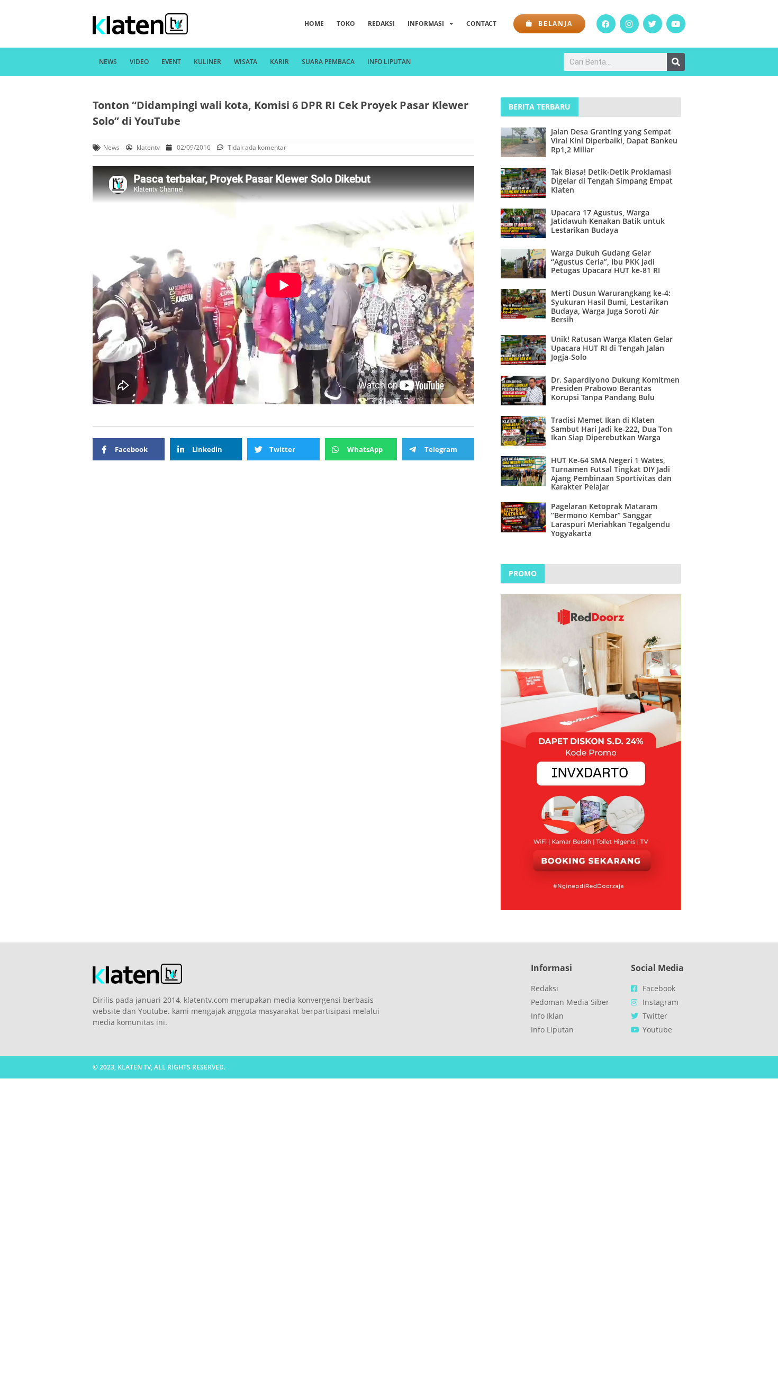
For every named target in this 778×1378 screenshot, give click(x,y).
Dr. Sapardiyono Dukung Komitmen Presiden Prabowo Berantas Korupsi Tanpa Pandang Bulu (615, 389)
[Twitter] (652, 23)
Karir (279, 61)
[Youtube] (675, 23)
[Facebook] (606, 23)
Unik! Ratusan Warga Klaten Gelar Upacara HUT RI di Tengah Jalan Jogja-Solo (612, 348)
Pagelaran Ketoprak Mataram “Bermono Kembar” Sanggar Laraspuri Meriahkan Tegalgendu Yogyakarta (610, 519)
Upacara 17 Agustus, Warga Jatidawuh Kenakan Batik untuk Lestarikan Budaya (608, 221)
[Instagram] (629, 23)
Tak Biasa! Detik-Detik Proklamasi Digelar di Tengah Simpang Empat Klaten (612, 181)
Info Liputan (389, 61)
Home (314, 23)
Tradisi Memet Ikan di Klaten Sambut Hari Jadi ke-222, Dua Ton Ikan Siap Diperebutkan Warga (611, 429)
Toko (346, 23)
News (108, 61)
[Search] (676, 62)
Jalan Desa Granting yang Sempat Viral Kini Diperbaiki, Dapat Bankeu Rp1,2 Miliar (614, 140)
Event (171, 61)
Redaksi (381, 23)
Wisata (245, 61)
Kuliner (207, 61)
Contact (481, 23)
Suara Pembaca (328, 61)
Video (139, 61)
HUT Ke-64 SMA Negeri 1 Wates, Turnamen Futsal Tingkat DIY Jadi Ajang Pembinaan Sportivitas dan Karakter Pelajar (611, 473)
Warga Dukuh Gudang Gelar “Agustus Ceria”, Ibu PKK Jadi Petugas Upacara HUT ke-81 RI (605, 262)
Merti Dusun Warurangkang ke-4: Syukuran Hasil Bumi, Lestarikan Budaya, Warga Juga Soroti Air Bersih (611, 306)
